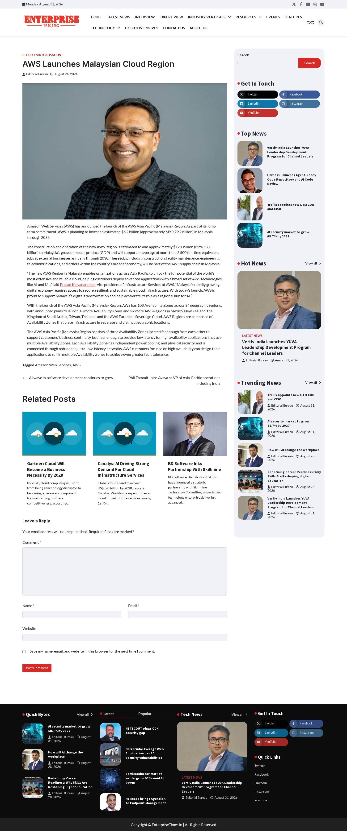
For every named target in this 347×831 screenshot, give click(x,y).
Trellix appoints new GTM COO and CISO (290, 207)
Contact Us (174, 28)
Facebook (261, 774)
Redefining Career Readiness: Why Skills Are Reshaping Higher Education (294, 449)
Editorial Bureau (37, 74)
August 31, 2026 (286, 360)
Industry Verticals (206, 17)
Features (293, 17)
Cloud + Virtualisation (41, 55)
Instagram (261, 791)
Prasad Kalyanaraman (78, 284)
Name (28, 605)
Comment (31, 542)
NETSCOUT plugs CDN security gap (142, 730)
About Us (198, 28)
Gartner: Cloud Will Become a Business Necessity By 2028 (46, 469)
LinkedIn (260, 783)
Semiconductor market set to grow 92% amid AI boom (145, 778)
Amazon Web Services (53, 365)
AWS (76, 365)
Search (243, 55)
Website (29, 628)
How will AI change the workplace (293, 423)
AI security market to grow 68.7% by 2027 (288, 234)
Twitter (259, 766)
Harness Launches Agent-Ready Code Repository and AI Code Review (291, 179)
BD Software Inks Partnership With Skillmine (194, 466)
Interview (145, 17)
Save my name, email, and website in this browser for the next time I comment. (92, 651)
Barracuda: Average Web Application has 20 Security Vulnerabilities (145, 753)
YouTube (260, 800)
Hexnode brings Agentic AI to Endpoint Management (146, 801)
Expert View (171, 17)
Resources (246, 17)
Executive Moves (141, 28)
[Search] (321, 22)
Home (96, 17)
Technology (103, 28)
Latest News (118, 17)
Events (273, 17)
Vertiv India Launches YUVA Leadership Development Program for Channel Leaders (290, 151)
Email (133, 605)
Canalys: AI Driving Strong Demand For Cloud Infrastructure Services (123, 469)
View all (311, 263)
